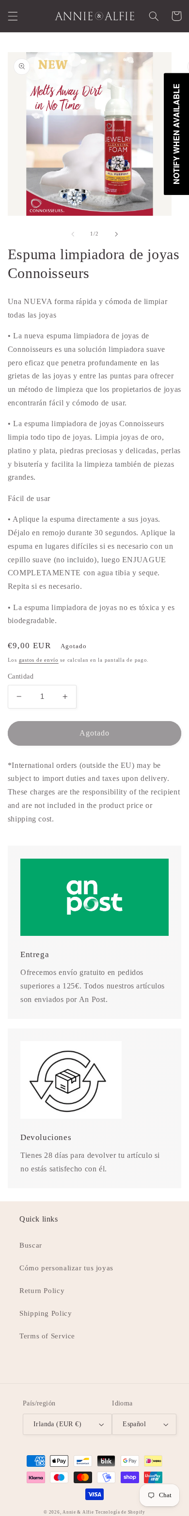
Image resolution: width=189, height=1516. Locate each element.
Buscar (30, 1245)
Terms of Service (47, 1336)
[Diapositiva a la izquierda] (72, 234)
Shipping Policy (45, 1313)
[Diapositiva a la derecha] (116, 234)
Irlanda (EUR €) (57, 1424)
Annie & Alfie (78, 1512)
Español (134, 1424)
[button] (12, 16)
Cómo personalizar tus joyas (66, 1268)
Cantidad (20, 676)
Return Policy (41, 1290)
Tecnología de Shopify (120, 1512)
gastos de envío (39, 660)
